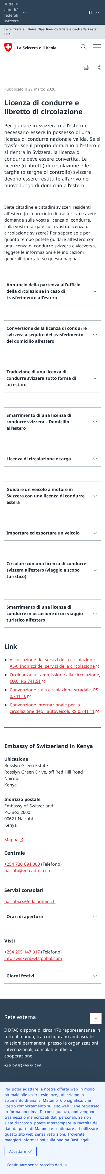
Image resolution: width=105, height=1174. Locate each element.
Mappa (11, 840)
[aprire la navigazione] (97, 47)
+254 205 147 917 (22, 952)
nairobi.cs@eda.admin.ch (29, 901)
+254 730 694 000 (22, 864)
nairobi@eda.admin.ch (27, 870)
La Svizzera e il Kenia (36, 47)
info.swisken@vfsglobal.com (33, 958)
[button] (96, 1018)
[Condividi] (98, 67)
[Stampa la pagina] (86, 67)
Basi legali (80, 1139)
